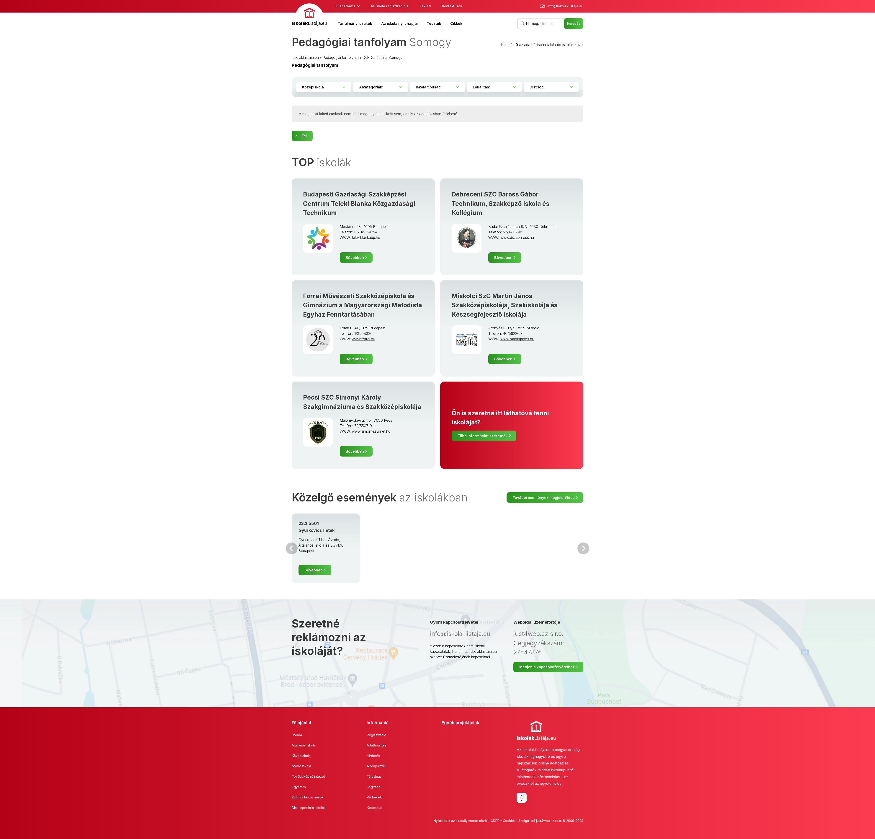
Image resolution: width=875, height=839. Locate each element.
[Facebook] (522, 798)
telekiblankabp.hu (366, 237)
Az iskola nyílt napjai (399, 23)
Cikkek (456, 23)
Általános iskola (304, 745)
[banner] (309, 15)
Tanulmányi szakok (355, 23)
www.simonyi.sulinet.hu (371, 431)
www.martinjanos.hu (517, 339)
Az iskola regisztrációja (390, 6)
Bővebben (355, 257)
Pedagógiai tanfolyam (341, 57)
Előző (292, 548)
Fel (304, 136)
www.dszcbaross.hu (517, 237)
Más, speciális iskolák (309, 807)
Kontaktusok (452, 6)
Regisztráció (376, 735)
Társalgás (374, 776)
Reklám (425, 6)
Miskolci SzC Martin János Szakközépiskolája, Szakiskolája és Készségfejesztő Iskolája (505, 305)
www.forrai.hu (363, 339)
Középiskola (301, 756)
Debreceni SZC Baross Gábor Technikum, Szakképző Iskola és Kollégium (500, 204)
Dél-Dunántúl (373, 57)
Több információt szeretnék (483, 436)
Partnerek (374, 797)
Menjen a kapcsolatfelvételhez (547, 667)
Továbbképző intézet (308, 776)
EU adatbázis (345, 6)
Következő (583, 548)
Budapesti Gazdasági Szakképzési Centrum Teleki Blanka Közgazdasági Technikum (359, 204)
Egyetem (299, 787)
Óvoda (297, 735)
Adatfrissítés (376, 745)
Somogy (395, 57)
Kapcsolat (374, 807)
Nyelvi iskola (301, 766)
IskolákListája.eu (305, 57)
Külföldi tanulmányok (308, 797)
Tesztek (434, 23)
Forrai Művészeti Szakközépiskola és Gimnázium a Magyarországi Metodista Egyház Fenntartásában (362, 305)
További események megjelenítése (543, 497)
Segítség (374, 787)
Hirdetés (373, 756)
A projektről (376, 766)
